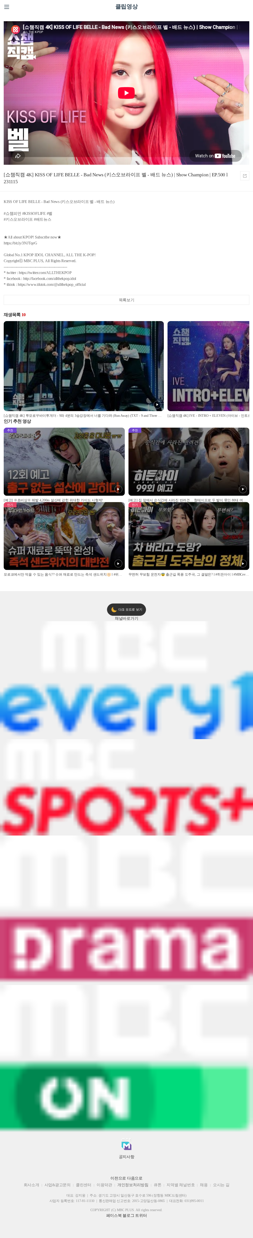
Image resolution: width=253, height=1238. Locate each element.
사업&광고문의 (57, 1185)
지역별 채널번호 (181, 1185)
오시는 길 (221, 1185)
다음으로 (135, 1178)
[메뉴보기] (7, 7)
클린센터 (83, 1185)
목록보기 (126, 300)
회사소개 (31, 1185)
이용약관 (104, 1185)
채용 (204, 1185)
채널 (126, 618)
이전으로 (118, 1178)
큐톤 (158, 1185)
